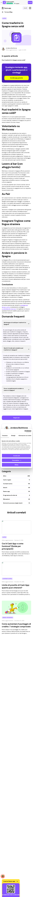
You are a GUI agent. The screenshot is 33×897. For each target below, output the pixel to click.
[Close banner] (1, 2)
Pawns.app (6, 491)
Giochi (5, 487)
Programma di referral (10, 495)
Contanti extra (7, 483)
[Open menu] (30, 8)
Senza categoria (8, 617)
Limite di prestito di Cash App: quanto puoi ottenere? (15, 586)
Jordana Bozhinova (11, 48)
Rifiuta (16, 464)
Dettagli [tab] (13, 435)
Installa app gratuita (16, 78)
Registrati (16, 418)
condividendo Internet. (9, 309)
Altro (4, 18)
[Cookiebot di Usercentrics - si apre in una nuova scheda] (24, 431)
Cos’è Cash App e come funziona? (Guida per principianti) (12, 546)
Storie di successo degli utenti (12, 503)
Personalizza (15, 460)
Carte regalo (7, 480)
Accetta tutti (16, 455)
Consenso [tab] (5, 435)
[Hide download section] (17, 881)
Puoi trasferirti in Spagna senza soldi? (13, 60)
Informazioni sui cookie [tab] (25, 435)
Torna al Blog (8, 12)
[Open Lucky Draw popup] (3, 876)
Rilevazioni (6, 499)
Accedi (25, 8)
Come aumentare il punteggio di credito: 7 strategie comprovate (16, 625)
